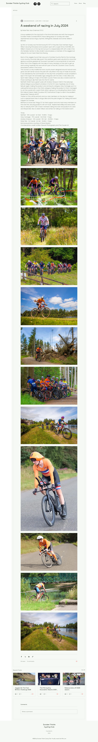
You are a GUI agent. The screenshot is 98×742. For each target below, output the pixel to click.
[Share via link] (32, 656)
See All (83, 670)
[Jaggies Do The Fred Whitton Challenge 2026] (24, 679)
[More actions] (76, 21)
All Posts (15, 10)
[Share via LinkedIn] (29, 656)
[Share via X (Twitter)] (25, 656)
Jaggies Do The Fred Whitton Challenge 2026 (23, 689)
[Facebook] (35, 3)
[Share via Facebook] (21, 656)
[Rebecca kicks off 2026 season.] (74, 679)
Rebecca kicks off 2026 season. (72, 689)
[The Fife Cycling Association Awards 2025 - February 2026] (49, 679)
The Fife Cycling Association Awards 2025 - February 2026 (48, 689)
